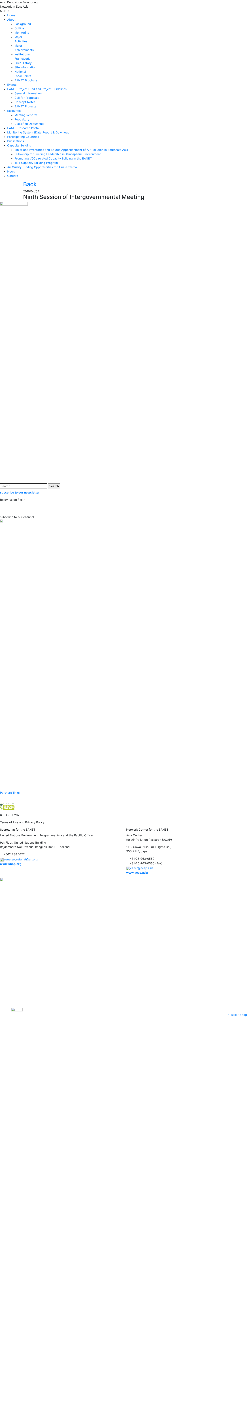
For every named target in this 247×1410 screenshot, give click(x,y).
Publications (15, 141)
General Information (28, 93)
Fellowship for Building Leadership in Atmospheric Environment (57, 154)
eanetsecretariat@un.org (21, 859)
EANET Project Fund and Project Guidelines (37, 89)
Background (22, 24)
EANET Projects (25, 106)
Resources (14, 110)
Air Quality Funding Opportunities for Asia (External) (43, 167)
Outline (19, 28)
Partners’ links (10, 792)
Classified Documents (29, 124)
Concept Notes (24, 102)
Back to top (238, 1014)
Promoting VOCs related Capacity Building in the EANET (53, 158)
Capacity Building (19, 145)
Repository (21, 119)
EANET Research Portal (23, 128)
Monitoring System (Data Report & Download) (39, 132)
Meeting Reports (25, 115)
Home (11, 15)
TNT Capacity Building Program (36, 163)
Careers (12, 176)
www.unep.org (10, 864)
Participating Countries (23, 137)
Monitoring (21, 32)
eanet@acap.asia (141, 868)
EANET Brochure (25, 80)
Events (11, 84)
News (11, 171)
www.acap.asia (137, 872)
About (11, 19)
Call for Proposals (26, 97)
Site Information (25, 67)
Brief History (23, 63)
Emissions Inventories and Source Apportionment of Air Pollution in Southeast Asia (71, 150)
